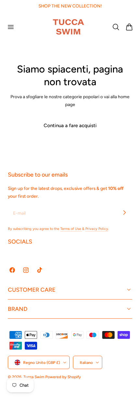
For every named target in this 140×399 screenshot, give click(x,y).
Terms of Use (71, 229)
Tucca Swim (33, 377)
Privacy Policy (96, 229)
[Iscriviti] (124, 212)
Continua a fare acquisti (70, 125)
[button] (10, 27)
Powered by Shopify (63, 377)
